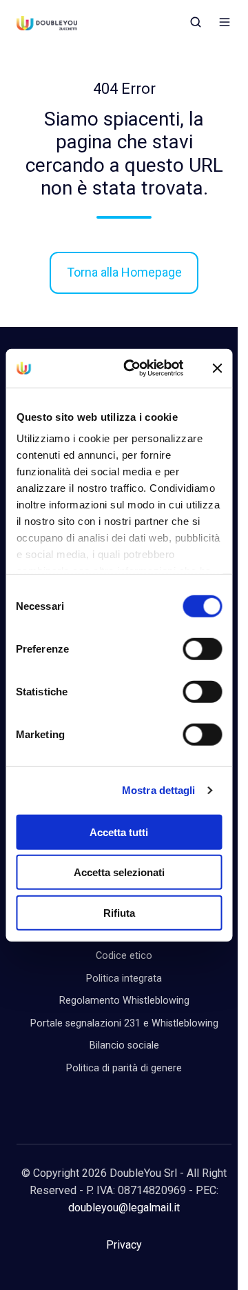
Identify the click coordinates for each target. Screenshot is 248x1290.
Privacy (124, 1244)
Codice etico (124, 956)
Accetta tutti (119, 831)
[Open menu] (224, 22)
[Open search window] (196, 22)
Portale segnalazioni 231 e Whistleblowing (124, 1023)
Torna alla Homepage (124, 272)
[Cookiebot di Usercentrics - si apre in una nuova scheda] (134, 368)
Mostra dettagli (159, 790)
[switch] (202, 648)
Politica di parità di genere (124, 1068)
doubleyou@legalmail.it (124, 1207)
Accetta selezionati (119, 872)
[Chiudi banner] (217, 368)
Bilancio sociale (124, 1045)
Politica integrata (124, 978)
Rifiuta (119, 912)
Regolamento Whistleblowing (124, 1000)
